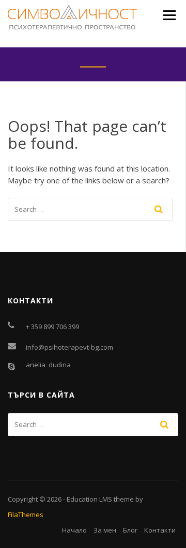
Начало (74, 530)
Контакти (160, 530)
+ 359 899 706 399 (52, 326)
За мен (105, 530)
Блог (130, 530)
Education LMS (89, 499)
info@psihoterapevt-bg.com (69, 347)
